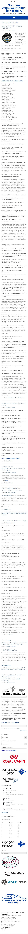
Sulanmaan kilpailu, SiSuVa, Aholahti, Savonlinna (16, 809)
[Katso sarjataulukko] (13, 847)
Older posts (23, 730)
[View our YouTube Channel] (14, 1)
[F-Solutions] (14, 876)
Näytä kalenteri (4, 812)
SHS (22, 513)
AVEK (25, 512)
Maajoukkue (12, 397)
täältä (6, 480)
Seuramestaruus (13, 512)
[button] (14, 18)
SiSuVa (24, 513)
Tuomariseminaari (10, 800)
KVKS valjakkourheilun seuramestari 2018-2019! (11, 489)
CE (2, 513)
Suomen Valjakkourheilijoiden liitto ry (14, 8)
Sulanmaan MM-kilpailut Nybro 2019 (11, 27)
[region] (14, 901)
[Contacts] (17, 1)
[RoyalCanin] (14, 765)
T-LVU (2, 515)
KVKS (7, 513)
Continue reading (6, 509)
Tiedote (11, 482)
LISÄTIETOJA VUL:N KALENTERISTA (10, 723)
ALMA (22, 512)
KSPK (4, 513)
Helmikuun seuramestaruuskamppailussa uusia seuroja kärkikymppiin (14, 642)
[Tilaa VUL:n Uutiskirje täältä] (13, 775)
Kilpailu (7, 397)
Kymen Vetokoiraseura (6, 495)
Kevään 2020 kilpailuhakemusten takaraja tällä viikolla (13, 468)
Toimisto (13, 30)
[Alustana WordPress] (14, 884)
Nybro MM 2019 (18, 397)
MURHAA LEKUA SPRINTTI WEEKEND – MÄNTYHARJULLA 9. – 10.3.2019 (13, 678)
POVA (16, 513)
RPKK (19, 513)
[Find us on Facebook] (11, 1)
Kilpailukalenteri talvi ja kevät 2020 (13, 404)
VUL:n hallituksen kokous (11, 790)
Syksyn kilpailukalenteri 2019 (13, 520)
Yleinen (24, 397)
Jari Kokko (13, 472)
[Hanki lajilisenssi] (10, 782)
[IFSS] (11, 868)
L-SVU (10, 513)
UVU (6, 515)
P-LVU (13, 513)
